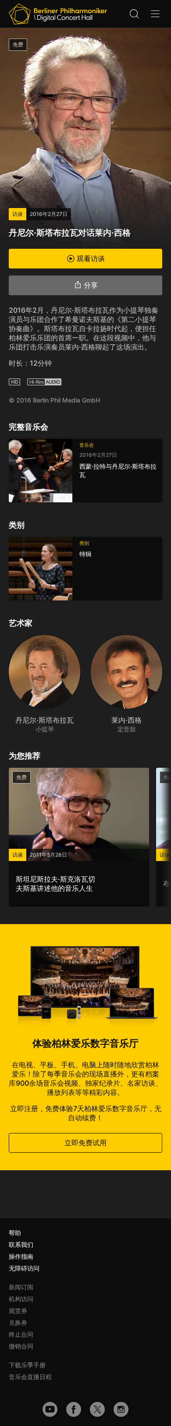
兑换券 (18, 1322)
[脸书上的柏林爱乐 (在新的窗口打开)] (73, 1409)
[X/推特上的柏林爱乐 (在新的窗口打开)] (97, 1409)
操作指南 (21, 1256)
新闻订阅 (21, 1287)
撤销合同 (21, 1346)
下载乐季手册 (27, 1365)
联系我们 (21, 1244)
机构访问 (21, 1298)
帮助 (15, 1232)
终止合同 (21, 1334)
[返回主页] (58, 14)
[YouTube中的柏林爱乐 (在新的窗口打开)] (50, 1409)
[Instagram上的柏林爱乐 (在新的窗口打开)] (121, 1409)
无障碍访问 (24, 1268)
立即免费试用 (85, 1142)
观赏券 (18, 1310)
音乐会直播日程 (30, 1376)
